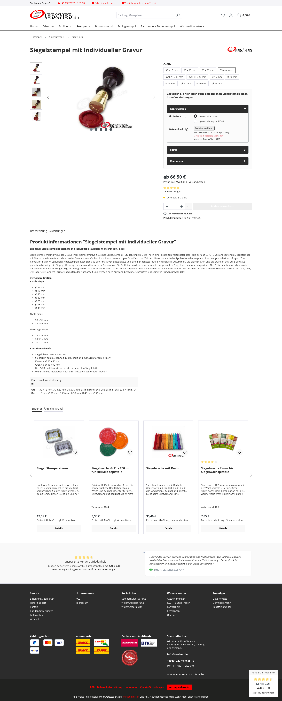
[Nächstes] (154, 97)
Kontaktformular (195, 674)
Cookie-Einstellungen (152, 687)
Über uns (172, 615)
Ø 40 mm (201, 83)
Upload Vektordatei (209, 116)
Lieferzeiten (36, 615)
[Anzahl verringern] (166, 206)
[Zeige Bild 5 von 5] (111, 129)
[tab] (38, 231)
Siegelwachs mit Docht (163, 468)
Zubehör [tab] (37, 408)
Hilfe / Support (38, 602)
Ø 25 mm (170, 83)
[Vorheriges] (48, 97)
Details (59, 528)
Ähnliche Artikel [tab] (53, 408)
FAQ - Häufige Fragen (178, 602)
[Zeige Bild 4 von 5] (106, 129)
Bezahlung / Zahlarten (42, 598)
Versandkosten (131, 696)
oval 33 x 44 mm (197, 76)
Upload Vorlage (211, 121)
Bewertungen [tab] (57, 231)
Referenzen (173, 610)
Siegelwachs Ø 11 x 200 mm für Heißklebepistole (112, 470)
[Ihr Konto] (231, 15)
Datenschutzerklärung (133, 598)
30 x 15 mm (171, 70)
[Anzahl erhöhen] (181, 206)
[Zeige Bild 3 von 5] (101, 129)
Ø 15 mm (217, 76)
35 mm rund (227, 70)
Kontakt (34, 606)
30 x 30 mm (208, 70)
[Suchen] (178, 15)
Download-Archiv (222, 602)
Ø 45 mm (217, 83)
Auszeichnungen (176, 598)
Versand (34, 619)
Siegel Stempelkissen (52, 468)
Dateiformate (220, 598)
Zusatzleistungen (222, 606)
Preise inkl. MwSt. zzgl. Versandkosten (184, 181)
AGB (78, 598)
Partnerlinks (173, 606)
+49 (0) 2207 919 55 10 (180, 661)
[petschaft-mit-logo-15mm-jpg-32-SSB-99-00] (101, 97)
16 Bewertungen (172, 191)
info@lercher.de (177, 654)
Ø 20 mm (232, 76)
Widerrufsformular (131, 606)
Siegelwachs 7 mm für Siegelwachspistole (217, 470)
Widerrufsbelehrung (132, 602)
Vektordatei (216, 268)
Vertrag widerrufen (179, 687)
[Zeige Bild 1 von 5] (91, 129)
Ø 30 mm (186, 83)
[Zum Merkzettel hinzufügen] (75, 452)
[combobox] (145, 15)
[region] (93, 97)
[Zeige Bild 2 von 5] (96, 129)
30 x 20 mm (190, 70)
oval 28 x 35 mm (174, 76)
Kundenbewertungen (41, 610)
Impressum (82, 602)
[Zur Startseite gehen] (54, 14)
